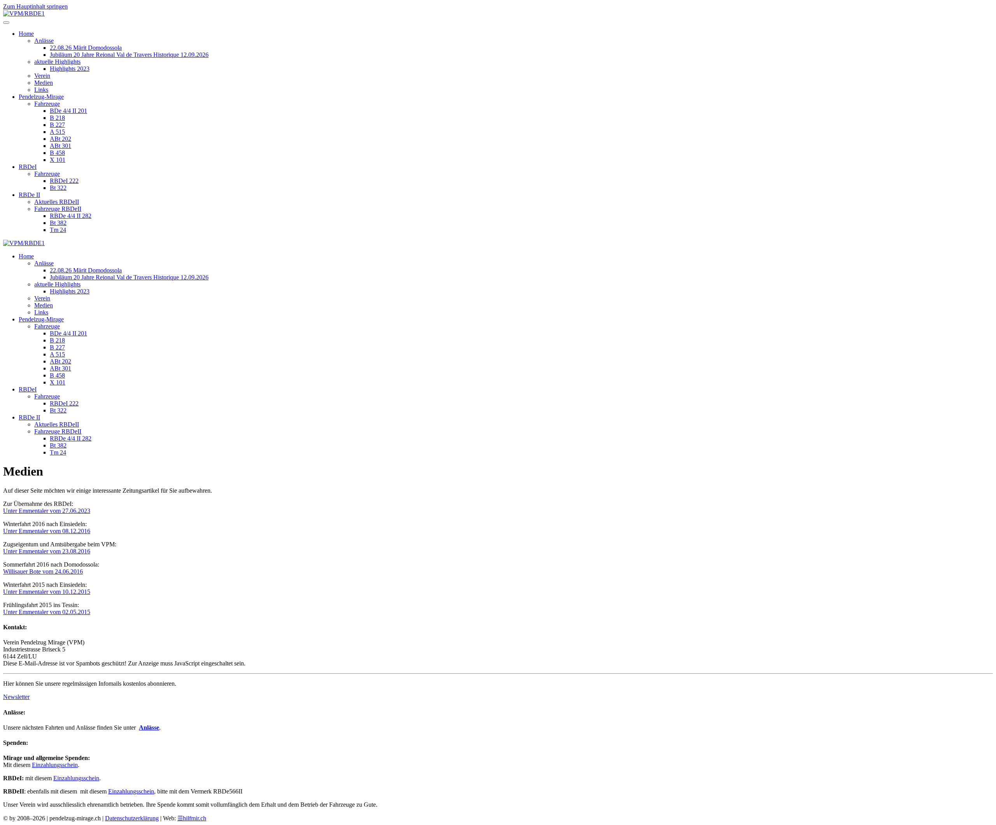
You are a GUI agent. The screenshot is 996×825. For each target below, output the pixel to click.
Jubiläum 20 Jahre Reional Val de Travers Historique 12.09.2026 (129, 54)
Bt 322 (58, 187)
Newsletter (16, 696)
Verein (42, 75)
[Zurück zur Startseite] (24, 13)
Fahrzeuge (47, 103)
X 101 (57, 159)
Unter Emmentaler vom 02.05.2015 (46, 612)
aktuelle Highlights (57, 61)
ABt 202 (60, 138)
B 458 (57, 152)
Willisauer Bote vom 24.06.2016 (43, 571)
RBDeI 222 (64, 180)
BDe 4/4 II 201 (68, 110)
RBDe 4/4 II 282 (70, 215)
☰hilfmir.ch (191, 818)
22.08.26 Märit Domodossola (86, 47)
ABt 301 (60, 145)
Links (41, 89)
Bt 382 (58, 222)
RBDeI (28, 166)
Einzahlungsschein (55, 765)
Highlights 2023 (69, 68)
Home (26, 33)
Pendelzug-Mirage (41, 96)
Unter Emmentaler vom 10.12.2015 (46, 591)
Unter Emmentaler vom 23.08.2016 (46, 551)
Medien (43, 82)
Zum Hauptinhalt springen (35, 6)
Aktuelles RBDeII (56, 201)
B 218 (57, 117)
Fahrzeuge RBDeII (57, 208)
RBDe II (29, 194)
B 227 (57, 124)
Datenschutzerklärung (132, 818)
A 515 (57, 131)
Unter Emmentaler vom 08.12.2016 (46, 531)
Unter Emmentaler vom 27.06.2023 (46, 510)
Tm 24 (58, 229)
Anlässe (44, 40)
